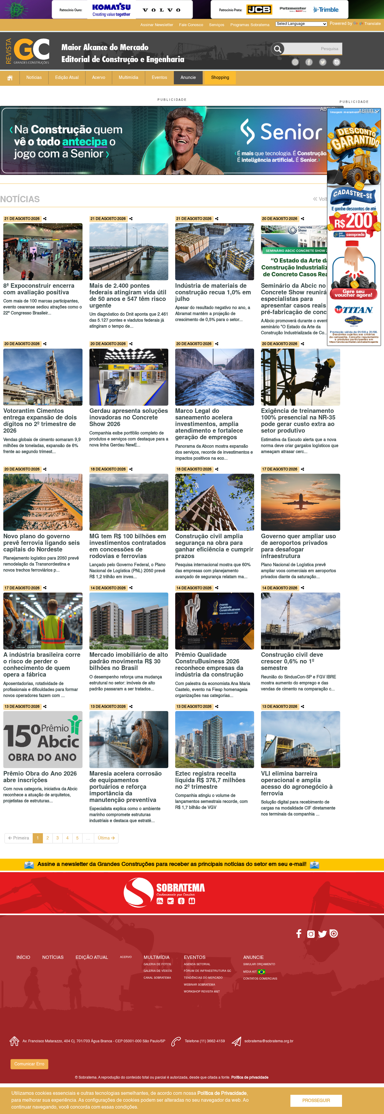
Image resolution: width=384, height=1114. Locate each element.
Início (23, 957)
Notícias (34, 78)
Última (104, 838)
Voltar (324, 199)
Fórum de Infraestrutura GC (207, 971)
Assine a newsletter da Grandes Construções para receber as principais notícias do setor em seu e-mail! (172, 864)
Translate (372, 24)
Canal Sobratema (157, 978)
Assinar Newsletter (156, 25)
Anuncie (188, 78)
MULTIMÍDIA (157, 957)
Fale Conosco (191, 25)
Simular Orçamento (259, 964)
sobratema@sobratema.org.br (268, 1041)
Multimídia (128, 78)
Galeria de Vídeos (158, 971)
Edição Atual (67, 78)
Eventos (159, 78)
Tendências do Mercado (203, 978)
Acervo (98, 78)
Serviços (216, 25)
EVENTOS (195, 957)
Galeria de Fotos (157, 964)
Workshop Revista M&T (202, 991)
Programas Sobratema (249, 25)
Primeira (20, 838)
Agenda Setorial (197, 964)
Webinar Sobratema (199, 984)
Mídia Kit (250, 972)
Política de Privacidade (222, 1093)
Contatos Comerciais (260, 978)
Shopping (220, 78)
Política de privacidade (249, 1077)
